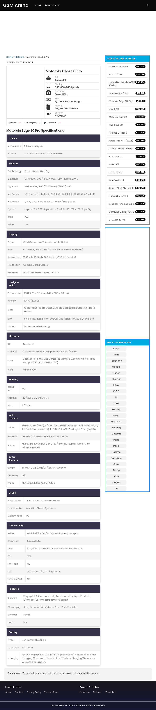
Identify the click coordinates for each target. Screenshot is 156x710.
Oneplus (116, 433)
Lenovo (116, 409)
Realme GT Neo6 (126, 132)
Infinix (116, 385)
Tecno (116, 470)
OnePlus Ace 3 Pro (126, 93)
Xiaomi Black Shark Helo (126, 188)
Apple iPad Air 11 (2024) (126, 140)
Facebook (85, 692)
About (8, 692)
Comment (52, 122)
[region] (78, 33)
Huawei (116, 379)
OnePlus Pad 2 (126, 180)
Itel (116, 397)
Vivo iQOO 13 (126, 156)
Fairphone (116, 360)
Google (116, 366)
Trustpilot (110, 692)
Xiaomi (116, 482)
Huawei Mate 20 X (126, 196)
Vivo (116, 476)
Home (38, 5)
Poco (116, 445)
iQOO (116, 391)
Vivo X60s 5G (126, 124)
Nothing (116, 427)
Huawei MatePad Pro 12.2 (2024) (126, 84)
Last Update (52, 5)
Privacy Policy (34, 692)
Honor (116, 372)
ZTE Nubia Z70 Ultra (126, 66)
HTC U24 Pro (126, 172)
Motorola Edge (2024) (126, 101)
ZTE (116, 488)
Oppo (116, 439)
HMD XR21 (126, 164)
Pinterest (97, 692)
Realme (116, 451)
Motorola (19, 57)
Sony (116, 464)
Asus (116, 354)
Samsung (116, 458)
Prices (14, 122)
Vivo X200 (126, 109)
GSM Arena (15, 5)
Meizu (116, 415)
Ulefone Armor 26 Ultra (126, 148)
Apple (116, 348)
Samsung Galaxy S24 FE (126, 211)
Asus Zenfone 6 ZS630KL (126, 203)
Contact (19, 692)
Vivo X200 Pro (126, 74)
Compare (32, 122)
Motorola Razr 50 (126, 117)
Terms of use (51, 692)
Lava (116, 403)
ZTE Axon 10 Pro (126, 219)
